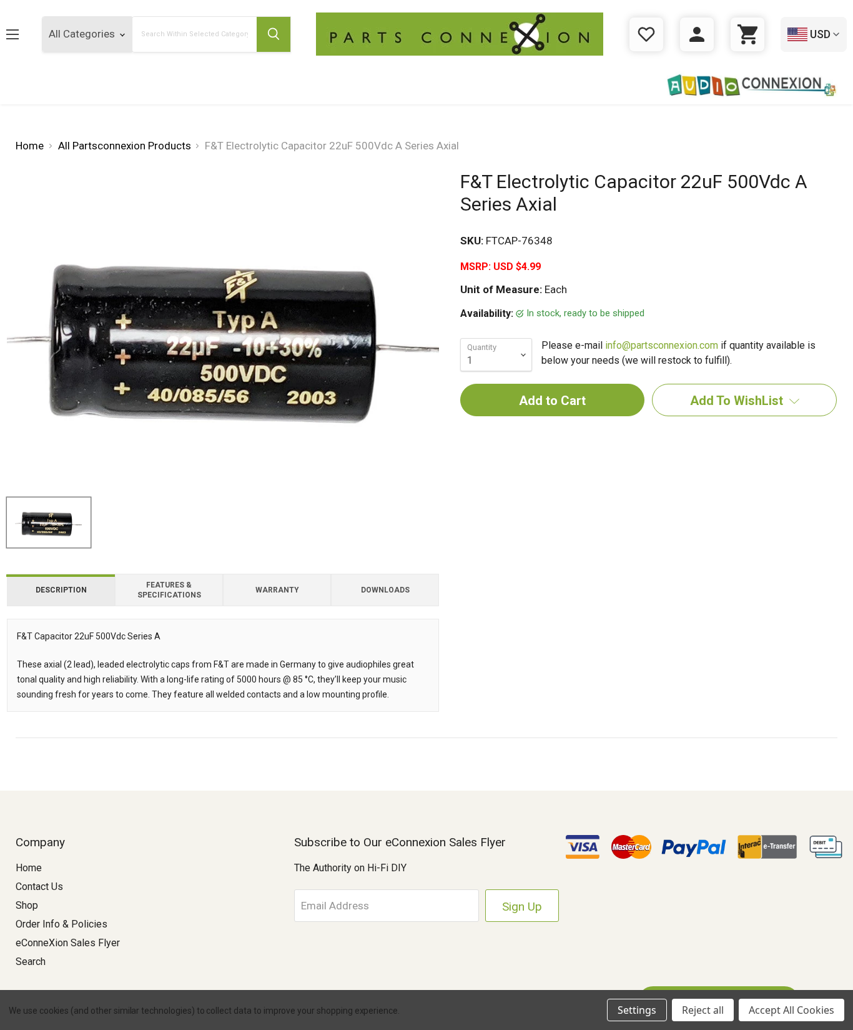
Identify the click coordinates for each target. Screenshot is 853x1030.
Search (31, 962)
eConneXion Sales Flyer (68, 943)
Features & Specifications (169, 590)
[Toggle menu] (22, 34)
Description (61, 590)
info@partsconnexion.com (661, 345)
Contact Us (39, 886)
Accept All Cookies (791, 1010)
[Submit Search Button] (273, 34)
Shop (27, 905)
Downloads (385, 590)
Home (29, 868)
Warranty (277, 590)
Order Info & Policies (61, 924)
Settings (637, 1010)
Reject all (703, 1010)
